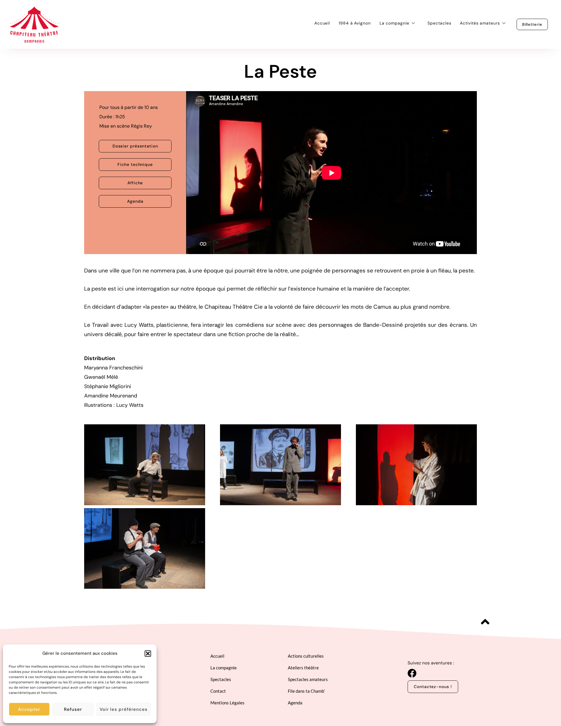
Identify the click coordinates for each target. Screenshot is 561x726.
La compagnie (394, 23)
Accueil (322, 23)
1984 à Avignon (355, 23)
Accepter (29, 709)
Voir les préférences (124, 709)
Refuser (73, 709)
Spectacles (439, 23)
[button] (148, 653)
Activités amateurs (480, 23)
